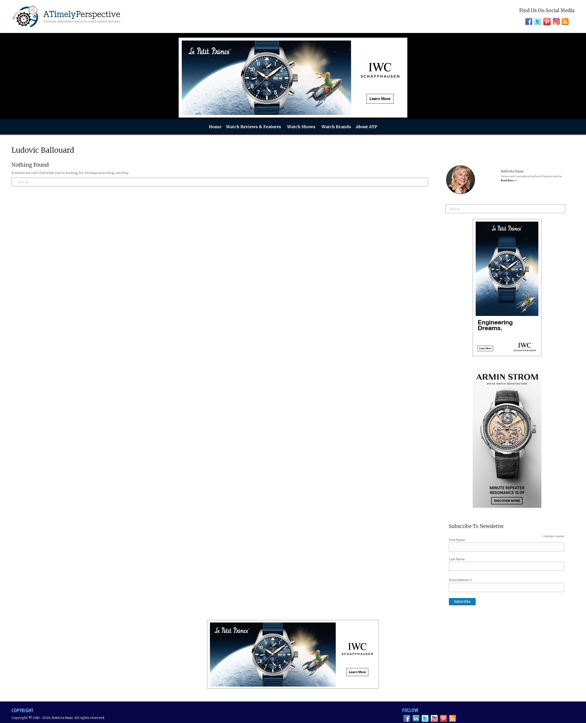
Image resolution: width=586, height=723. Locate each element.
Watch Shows (301, 126)
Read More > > (509, 180)
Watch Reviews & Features (253, 126)
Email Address (460, 580)
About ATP (366, 126)
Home (215, 126)
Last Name (457, 559)
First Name (457, 540)
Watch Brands (336, 126)
